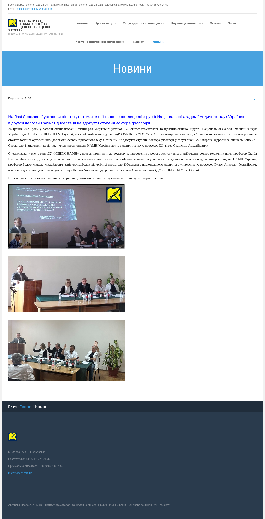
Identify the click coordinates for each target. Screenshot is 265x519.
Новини (159, 41)
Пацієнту (137, 41)
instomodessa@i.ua (20, 473)
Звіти (232, 23)
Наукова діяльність (186, 23)
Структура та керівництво (143, 23)
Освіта (215, 23)
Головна (82, 23)
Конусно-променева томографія (100, 41)
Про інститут (104, 23)
